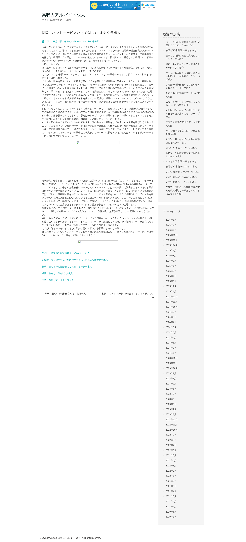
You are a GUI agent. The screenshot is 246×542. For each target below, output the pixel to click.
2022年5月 (171, 455)
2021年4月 (171, 491)
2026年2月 (171, 225)
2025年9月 (171, 250)
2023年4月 (171, 399)
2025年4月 (171, 276)
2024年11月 (172, 302)
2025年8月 (171, 255)
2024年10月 (172, 307)
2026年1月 (171, 230)
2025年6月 (171, 266)
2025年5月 (171, 271)
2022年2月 (171, 471)
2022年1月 (171, 476)
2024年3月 (171, 343)
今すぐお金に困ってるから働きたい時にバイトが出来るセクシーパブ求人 (183, 76)
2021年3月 (171, 496)
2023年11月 (172, 363)
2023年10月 (172, 368)
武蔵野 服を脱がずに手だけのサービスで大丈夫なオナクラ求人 (75, 260)
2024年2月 (171, 348)
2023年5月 (171, 394)
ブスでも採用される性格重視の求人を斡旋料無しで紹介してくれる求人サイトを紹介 (183, 190)
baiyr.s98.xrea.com (76, 41)
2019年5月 (171, 517)
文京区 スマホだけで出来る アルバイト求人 (66, 253)
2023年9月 (171, 373)
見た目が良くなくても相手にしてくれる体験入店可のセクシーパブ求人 (183, 113)
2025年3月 (171, 281)
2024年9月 (171, 312)
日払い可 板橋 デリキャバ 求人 (181, 148)
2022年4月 (171, 460)
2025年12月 (172, 235)
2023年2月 (171, 409)
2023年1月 (171, 414)
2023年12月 (172, 358)
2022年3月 (171, 465)
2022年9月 (171, 435)
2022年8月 (171, 440)
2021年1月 (171, 506)
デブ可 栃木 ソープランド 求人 (181, 182)
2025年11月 (172, 240)
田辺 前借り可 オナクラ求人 (58, 280)
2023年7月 (171, 383)
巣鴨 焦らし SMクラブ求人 (57, 273)
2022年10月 (172, 430)
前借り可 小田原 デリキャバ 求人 (182, 50)
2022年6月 (171, 450)
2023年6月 (171, 389)
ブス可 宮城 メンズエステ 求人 (181, 177)
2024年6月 (171, 327)
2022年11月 (172, 424)
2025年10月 (172, 245)
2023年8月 (171, 378)
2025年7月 (171, 261)
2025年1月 (171, 291)
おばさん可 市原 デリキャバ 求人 (182, 161)
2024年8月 (171, 317)
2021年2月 (171, 501)
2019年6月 (171, 512)
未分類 (95, 41)
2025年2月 (171, 286)
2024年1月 (171, 353)
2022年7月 (171, 445)
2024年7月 (171, 322)
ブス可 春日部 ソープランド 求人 (182, 171)
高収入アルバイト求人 (63, 15)
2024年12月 (172, 296)
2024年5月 (171, 332)
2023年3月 (171, 404)
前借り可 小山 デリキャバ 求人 (181, 166)
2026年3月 (171, 220)
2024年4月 (171, 337)
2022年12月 (172, 419)
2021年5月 (171, 486)
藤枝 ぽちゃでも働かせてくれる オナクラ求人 (67, 266)
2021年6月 (171, 481)
